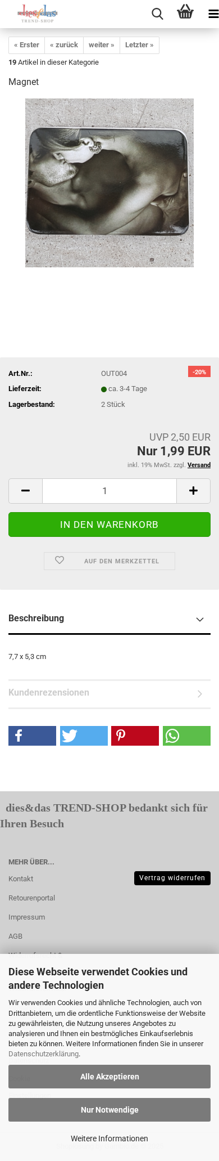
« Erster (26, 45)
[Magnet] (109, 182)
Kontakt (20, 879)
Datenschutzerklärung (43, 1054)
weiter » (102, 45)
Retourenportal (31, 898)
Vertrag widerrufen (172, 878)
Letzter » (139, 45)
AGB (15, 936)
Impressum (26, 917)
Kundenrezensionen (48, 692)
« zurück (64, 45)
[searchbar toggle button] (157, 14)
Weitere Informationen (109, 1138)
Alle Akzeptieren (109, 1076)
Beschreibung (36, 618)
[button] (32, 736)
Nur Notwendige (110, 1109)
